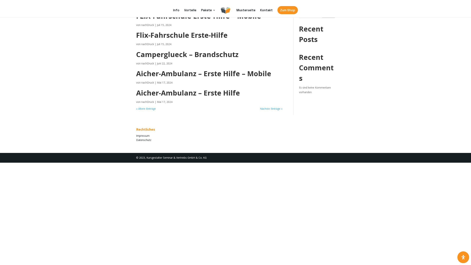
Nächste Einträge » (271, 108)
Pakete (206, 10)
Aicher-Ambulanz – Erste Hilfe (188, 93)
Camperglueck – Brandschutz (187, 54)
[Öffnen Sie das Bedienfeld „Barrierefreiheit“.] (463, 257)
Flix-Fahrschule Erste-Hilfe (182, 35)
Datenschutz (143, 140)
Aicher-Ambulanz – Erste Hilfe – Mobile (203, 73)
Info (176, 10)
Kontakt (266, 10)
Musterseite (245, 10)
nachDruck (147, 25)
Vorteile (190, 10)
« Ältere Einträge (146, 108)
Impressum (143, 135)
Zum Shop (287, 10)
